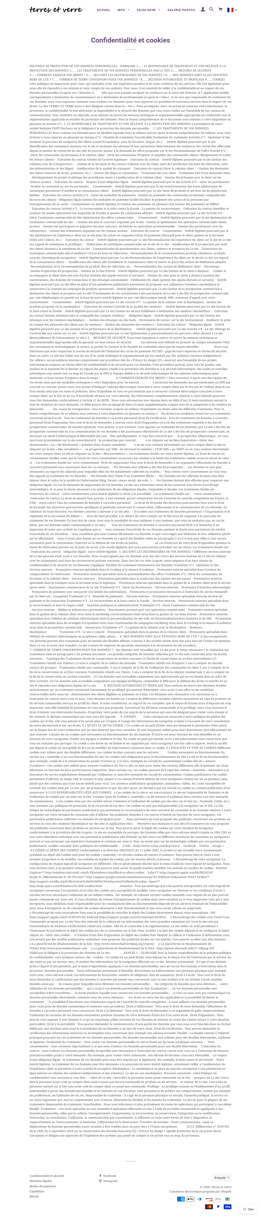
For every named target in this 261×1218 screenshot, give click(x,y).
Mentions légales (41, 1181)
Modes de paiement (43, 1186)
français (220, 1177)
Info (121, 10)
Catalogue (147, 10)
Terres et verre (221, 1187)
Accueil (104, 10)
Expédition (37, 1191)
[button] (231, 10)
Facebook (109, 1176)
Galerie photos (181, 10)
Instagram (110, 1181)
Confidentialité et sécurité (47, 1176)
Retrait (34, 1196)
